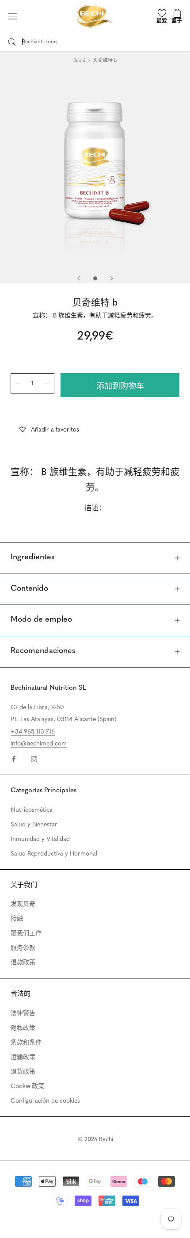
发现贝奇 (23, 904)
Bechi (79, 60)
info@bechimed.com (39, 744)
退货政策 (23, 1072)
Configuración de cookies (45, 1101)
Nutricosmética (32, 810)
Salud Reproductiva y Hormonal (54, 854)
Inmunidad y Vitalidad (40, 839)
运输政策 (23, 1057)
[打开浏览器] (12, 16)
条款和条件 (26, 1042)
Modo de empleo (41, 620)
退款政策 (23, 962)
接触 (17, 919)
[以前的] (78, 278)
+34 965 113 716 (33, 732)
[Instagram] (34, 759)
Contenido (29, 589)
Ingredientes (33, 558)
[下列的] (111, 278)
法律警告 (23, 1013)
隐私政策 (23, 1028)
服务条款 (23, 948)
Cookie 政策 (27, 1086)
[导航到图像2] (95, 278)
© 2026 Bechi (95, 1139)
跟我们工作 (26, 933)
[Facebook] (14, 759)
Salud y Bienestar (34, 825)
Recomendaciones (43, 651)
